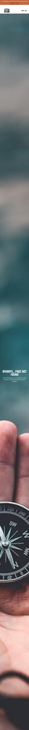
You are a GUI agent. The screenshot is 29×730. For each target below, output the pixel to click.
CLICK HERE (14, 3)
